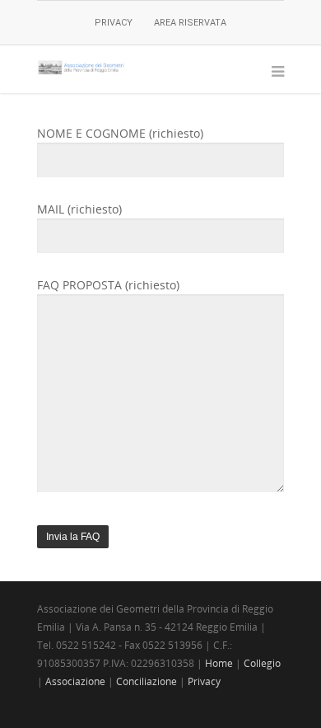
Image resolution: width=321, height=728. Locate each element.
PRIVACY (114, 22)
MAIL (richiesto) (79, 209)
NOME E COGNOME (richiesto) (120, 133)
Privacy (204, 681)
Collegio (262, 663)
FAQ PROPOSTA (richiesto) (108, 285)
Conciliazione (146, 681)
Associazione (75, 681)
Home (219, 663)
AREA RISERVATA (190, 22)
